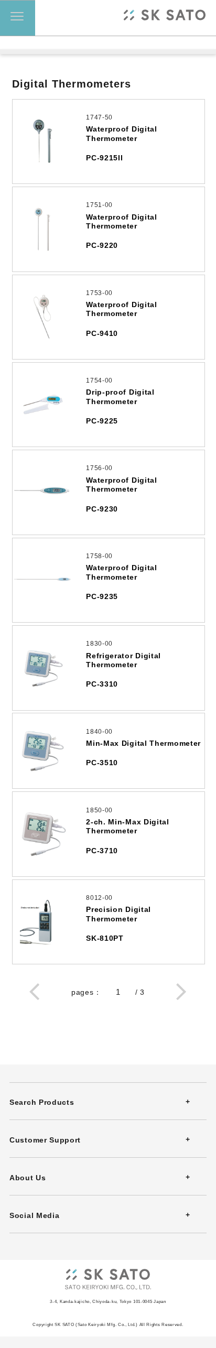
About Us (27, 1177)
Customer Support (45, 1140)
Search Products (41, 1102)
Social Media (34, 1215)
